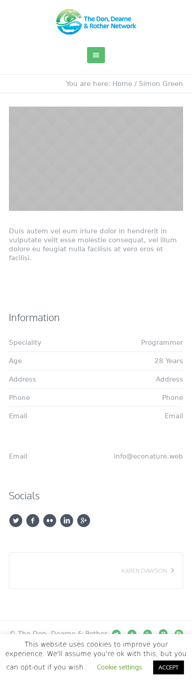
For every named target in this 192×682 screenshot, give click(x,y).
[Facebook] (131, 633)
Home (122, 84)
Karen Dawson (144, 570)
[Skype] (178, 633)
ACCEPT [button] (169, 667)
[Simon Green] (96, 159)
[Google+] (147, 633)
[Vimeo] (163, 633)
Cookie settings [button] (119, 667)
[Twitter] (116, 633)
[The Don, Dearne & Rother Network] (96, 21)
